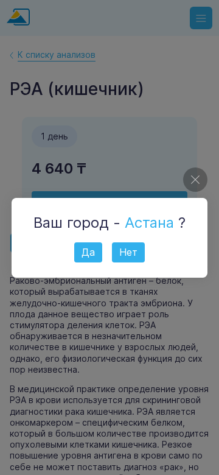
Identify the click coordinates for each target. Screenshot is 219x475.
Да (88, 252)
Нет (128, 252)
